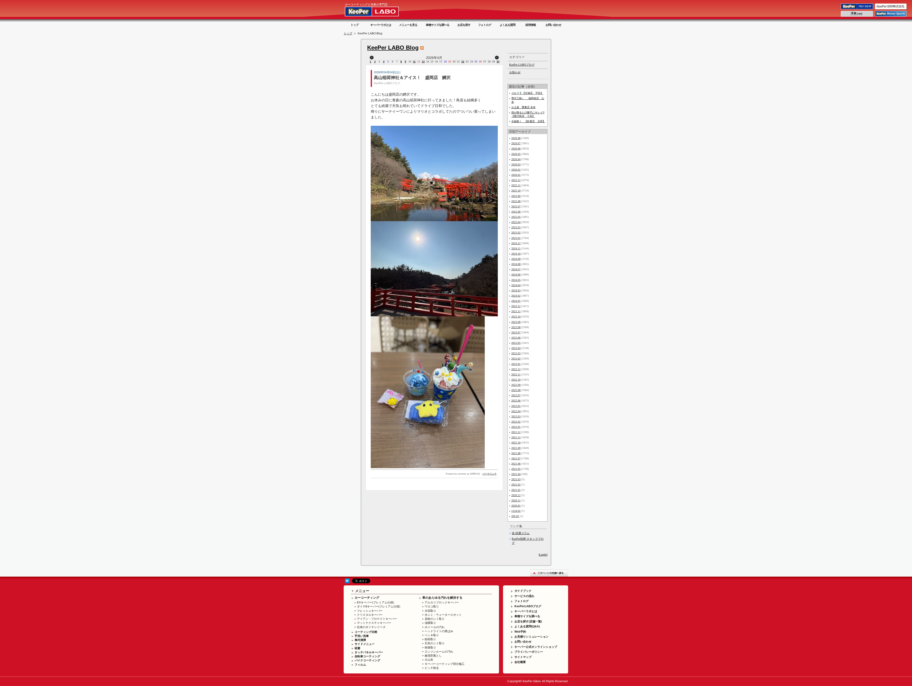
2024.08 (516, 264)
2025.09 (516, 196)
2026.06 (516, 148)
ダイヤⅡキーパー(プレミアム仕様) (378, 606)
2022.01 (516, 426)
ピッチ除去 (432, 668)
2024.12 (516, 243)
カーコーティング (367, 597)
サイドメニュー (365, 644)
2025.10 (516, 190)
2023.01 (516, 364)
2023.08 (516, 327)
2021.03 (516, 479)
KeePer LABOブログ (387, 83)
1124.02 (516, 510)
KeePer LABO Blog (393, 47)
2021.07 (516, 458)
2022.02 (516, 421)
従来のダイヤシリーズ (371, 627)
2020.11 (516, 500)
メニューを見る (408, 25)
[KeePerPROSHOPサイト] (857, 9)
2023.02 (516, 358)
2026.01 (516, 174)
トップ (354, 25)
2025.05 (516, 216)
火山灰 (429, 659)
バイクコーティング (367, 660)
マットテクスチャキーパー (374, 623)
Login (543, 554)
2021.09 (516, 448)
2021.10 (516, 442)
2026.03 (516, 164)
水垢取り (430, 610)
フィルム (360, 664)
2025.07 (516, 206)
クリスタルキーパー (370, 614)
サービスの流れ (524, 596)
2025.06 (516, 211)
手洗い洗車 (362, 636)
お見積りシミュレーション (531, 636)
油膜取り (430, 623)
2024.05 (516, 280)
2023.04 (516, 348)
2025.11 (516, 185)
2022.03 (516, 416)
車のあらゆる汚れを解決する (442, 597)
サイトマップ (523, 657)
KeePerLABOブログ (527, 606)
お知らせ (515, 72)
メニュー (362, 591)
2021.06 (516, 463)
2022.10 (516, 379)
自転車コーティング (367, 656)
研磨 (357, 648)
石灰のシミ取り (435, 643)
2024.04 (516, 285)
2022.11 (516, 374)
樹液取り (430, 647)
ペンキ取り (432, 635)
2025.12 (516, 180)
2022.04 (516, 411)
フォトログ (484, 25)
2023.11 (516, 311)
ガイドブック (523, 591)
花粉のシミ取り (435, 619)
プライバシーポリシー (528, 651)
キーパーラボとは (380, 25)
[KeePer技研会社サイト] (891, 9)
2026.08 (516, 138)
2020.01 (516, 505)
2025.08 (516, 201)
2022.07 (516, 395)
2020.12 (516, 495)
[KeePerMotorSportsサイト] (891, 16)
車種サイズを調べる (437, 25)
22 (462, 61)
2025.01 (516, 238)
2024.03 (516, 290)
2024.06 (516, 274)
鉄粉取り (430, 639)
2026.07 (516, 143)
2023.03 (516, 353)
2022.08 (516, 390)
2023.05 (516, 342)
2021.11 (516, 437)
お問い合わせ (553, 25)
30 (498, 61)
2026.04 (516, 159)
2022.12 (516, 369)
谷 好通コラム (521, 533)
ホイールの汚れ (435, 627)
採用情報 (530, 25)
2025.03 (516, 227)
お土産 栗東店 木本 (523, 107)
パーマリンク (489, 473)
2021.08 (516, 453)
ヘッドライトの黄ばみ (439, 631)
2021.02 (516, 484)
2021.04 (516, 474)
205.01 (515, 516)
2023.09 (516, 322)
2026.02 (516, 169)
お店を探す (463, 25)
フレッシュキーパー (370, 610)
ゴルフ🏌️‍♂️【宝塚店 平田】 (527, 93)
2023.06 (516, 337)
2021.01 (516, 490)
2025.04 (516, 222)
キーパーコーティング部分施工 (445, 664)
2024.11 (516, 248)
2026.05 (516, 154)
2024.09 (516, 258)
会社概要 (520, 662)
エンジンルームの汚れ (439, 651)
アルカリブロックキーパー (442, 602)
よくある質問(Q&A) (527, 626)
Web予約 (520, 631)
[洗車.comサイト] (857, 16)
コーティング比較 (366, 632)
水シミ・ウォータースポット (443, 614)
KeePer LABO (378, 11)
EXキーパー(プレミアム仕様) (375, 602)
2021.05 (516, 468)
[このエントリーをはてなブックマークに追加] (347, 582)
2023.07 (516, 332)
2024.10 (516, 253)
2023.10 (516, 316)
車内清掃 (360, 640)
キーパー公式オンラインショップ (535, 647)
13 (423, 61)
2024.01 (516, 300)
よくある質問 (507, 25)
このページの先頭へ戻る (549, 573)
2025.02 (516, 232)
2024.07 (516, 269)
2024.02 (516, 295)
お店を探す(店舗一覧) (528, 621)
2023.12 (516, 306)
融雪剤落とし (433, 655)
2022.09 (516, 384)
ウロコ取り (432, 606)
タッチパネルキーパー (369, 652)
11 (414, 61)
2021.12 (516, 432)
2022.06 (516, 400)
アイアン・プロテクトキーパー (377, 619)
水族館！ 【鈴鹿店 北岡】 (528, 121)
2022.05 (516, 406)
